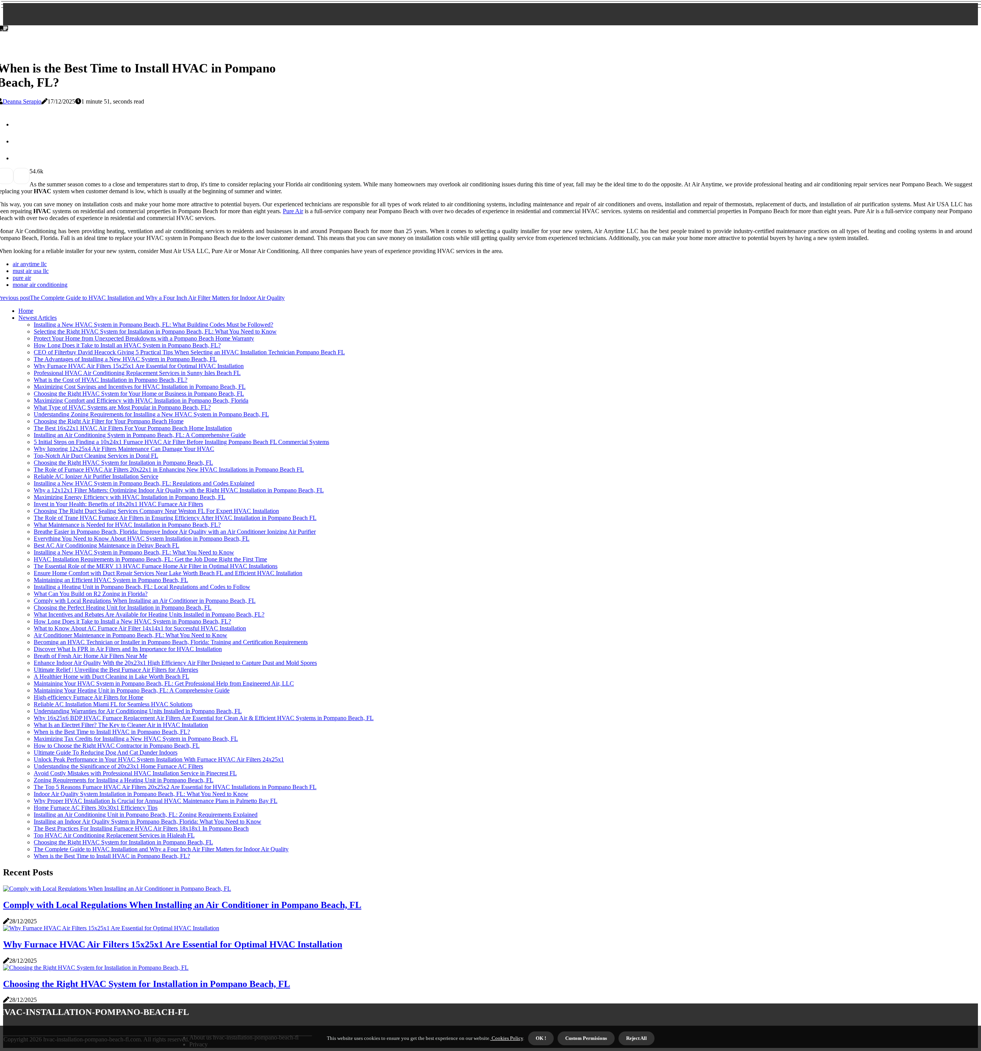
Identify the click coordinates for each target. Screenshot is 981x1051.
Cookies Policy (506, 1038)
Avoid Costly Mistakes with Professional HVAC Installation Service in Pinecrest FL (135, 773)
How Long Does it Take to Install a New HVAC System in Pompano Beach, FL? (132, 621)
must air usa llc (31, 271)
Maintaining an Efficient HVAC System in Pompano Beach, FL (111, 580)
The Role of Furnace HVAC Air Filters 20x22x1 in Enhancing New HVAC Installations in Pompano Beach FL (169, 469)
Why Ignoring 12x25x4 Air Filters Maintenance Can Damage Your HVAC (124, 449)
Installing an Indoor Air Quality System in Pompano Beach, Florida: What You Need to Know (147, 821)
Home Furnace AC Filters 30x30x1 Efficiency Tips (95, 807)
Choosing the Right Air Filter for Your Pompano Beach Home (109, 421)
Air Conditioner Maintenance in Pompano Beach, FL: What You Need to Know (130, 635)
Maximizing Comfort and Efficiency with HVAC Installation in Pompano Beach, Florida (141, 400)
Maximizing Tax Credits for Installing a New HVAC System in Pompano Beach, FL (136, 738)
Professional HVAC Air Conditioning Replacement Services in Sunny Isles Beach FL (137, 373)
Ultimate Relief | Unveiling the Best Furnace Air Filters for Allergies (116, 669)
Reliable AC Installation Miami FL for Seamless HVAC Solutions (113, 704)
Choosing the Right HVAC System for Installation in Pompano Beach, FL (123, 462)
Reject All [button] (636, 1038)
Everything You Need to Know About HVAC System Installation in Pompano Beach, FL (141, 538)
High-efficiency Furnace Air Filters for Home (88, 697)
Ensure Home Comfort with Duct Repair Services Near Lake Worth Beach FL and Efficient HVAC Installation (168, 573)
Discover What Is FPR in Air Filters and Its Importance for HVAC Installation (128, 649)
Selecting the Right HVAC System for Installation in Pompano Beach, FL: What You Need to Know (155, 331)
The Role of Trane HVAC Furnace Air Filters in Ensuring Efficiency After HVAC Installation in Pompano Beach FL (175, 518)
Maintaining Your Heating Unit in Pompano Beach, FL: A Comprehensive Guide (132, 690)
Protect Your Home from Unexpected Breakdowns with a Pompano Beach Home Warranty (144, 338)
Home (25, 311)
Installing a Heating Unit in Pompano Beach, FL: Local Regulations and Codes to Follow (142, 587)
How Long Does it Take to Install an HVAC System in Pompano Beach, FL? (127, 345)
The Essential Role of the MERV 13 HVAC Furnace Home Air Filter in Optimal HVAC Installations (155, 566)
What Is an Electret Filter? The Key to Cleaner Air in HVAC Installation (121, 725)
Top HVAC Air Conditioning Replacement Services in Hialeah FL (114, 835)
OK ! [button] (541, 1038)
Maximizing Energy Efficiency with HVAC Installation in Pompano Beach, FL (129, 497)
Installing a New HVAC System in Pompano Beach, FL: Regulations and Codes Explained (144, 483)
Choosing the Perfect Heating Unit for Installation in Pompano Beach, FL (123, 607)
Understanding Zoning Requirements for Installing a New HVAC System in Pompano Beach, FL (151, 414)
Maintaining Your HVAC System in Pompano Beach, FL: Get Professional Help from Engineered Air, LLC (164, 683)
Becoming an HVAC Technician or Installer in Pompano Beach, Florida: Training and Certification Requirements (171, 642)
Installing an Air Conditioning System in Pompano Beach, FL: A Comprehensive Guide (140, 435)
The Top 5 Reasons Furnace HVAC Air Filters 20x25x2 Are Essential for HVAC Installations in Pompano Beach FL (175, 787)
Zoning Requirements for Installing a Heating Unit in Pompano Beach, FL (123, 780)
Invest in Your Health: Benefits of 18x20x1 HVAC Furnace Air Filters (118, 504)
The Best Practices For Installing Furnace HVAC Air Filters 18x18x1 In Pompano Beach (141, 828)
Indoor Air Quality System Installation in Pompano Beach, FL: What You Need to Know (141, 794)
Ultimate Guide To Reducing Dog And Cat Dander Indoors (105, 752)
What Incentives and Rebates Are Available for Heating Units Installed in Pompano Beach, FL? (149, 614)
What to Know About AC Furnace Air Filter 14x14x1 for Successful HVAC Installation (140, 628)
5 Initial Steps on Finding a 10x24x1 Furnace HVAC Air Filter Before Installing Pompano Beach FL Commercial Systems (181, 442)
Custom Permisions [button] (586, 1038)
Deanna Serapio (22, 101)
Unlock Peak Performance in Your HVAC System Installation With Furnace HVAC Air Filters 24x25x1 (159, 759)
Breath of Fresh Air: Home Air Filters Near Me (90, 656)
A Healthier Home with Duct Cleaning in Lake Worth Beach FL (111, 676)
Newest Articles (37, 317)
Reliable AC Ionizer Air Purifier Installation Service (96, 476)
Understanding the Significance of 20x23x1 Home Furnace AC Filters (118, 766)
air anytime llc (30, 264)
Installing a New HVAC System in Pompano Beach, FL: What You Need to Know (134, 552)
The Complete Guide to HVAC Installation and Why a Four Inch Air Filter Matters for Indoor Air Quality (161, 849)
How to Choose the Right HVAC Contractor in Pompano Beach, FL (117, 745)
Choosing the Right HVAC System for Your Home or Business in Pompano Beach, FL (139, 393)
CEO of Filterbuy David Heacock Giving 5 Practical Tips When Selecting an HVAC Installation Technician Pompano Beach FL (189, 352)
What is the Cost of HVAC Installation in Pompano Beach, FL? (110, 380)
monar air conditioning (40, 284)
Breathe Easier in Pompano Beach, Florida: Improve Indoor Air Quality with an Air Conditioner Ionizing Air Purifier (175, 531)
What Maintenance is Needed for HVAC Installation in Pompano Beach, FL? (127, 524)
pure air (22, 278)
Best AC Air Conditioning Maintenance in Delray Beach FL (106, 545)
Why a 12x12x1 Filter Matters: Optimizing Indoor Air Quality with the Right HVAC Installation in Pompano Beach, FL (179, 490)
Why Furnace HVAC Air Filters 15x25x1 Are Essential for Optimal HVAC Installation (139, 366)
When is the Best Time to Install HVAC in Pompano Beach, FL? (112, 732)
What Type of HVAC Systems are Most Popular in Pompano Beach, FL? (122, 407)
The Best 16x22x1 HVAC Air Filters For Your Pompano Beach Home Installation (133, 428)
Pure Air (293, 211)
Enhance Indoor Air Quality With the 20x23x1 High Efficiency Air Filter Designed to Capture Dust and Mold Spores (175, 663)
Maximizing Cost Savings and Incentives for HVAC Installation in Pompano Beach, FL (140, 386)
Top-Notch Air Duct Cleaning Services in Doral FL (96, 455)
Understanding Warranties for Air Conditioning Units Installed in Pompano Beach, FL (138, 711)
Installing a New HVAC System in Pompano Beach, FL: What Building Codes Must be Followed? (153, 324)
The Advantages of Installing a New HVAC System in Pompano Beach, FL (125, 359)
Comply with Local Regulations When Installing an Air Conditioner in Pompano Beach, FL (145, 600)
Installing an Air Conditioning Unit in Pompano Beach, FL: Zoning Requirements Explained (146, 814)
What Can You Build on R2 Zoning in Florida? (91, 593)
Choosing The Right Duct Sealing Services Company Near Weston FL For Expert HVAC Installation (156, 511)
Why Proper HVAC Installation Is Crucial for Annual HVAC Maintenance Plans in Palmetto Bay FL (155, 801)
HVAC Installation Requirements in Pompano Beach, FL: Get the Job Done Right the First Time (150, 559)
